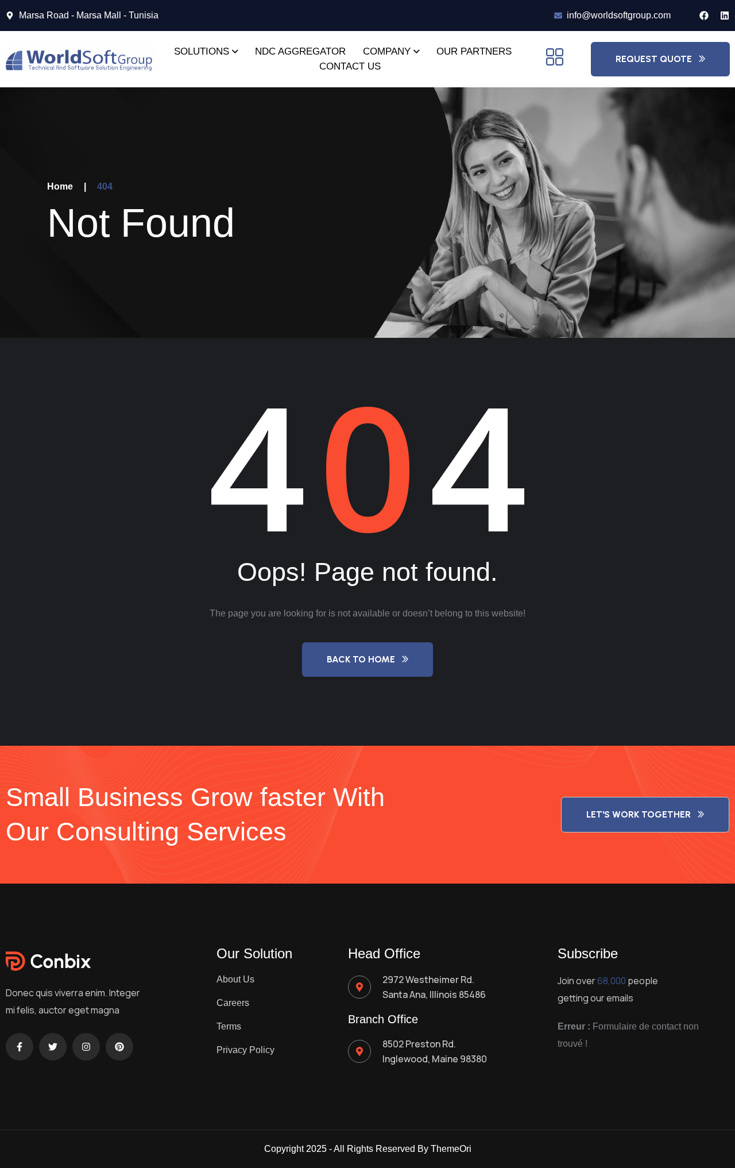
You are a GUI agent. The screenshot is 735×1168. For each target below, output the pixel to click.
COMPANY (387, 51)
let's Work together (638, 814)
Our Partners (474, 51)
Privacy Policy (245, 1050)
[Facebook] (704, 15)
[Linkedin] (724, 15)
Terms (228, 1026)
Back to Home (361, 659)
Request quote (654, 58)
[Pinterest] (119, 1047)
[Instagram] (86, 1047)
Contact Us (350, 66)
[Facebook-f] (19, 1047)
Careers (232, 1003)
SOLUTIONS (201, 51)
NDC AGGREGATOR (300, 51)
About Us (235, 979)
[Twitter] (53, 1047)
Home (60, 186)
